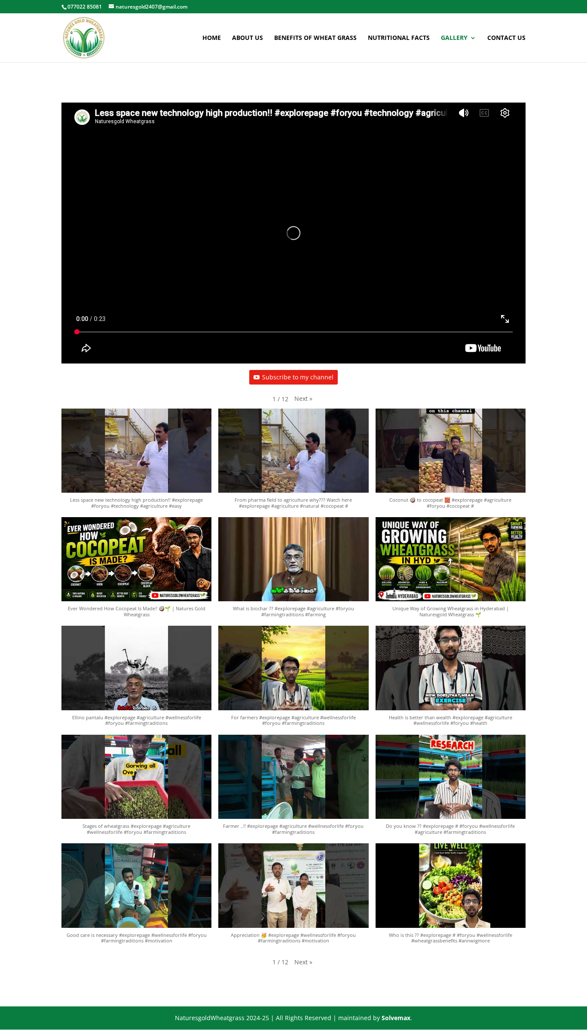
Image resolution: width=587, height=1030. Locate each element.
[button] (303, 399)
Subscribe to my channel (297, 377)
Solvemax (396, 1018)
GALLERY (454, 38)
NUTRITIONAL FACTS (399, 38)
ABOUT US (247, 38)
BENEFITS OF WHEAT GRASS (315, 38)
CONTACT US (506, 38)
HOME (211, 38)
